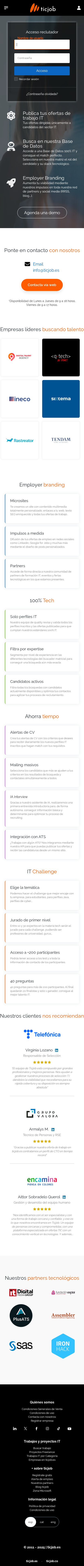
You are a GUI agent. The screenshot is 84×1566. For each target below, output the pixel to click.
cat (42, 1522)
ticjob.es (32, 1561)
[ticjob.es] (43, 8)
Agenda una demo (42, 212)
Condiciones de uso (42, 1412)
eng (53, 1522)
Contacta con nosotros (42, 1416)
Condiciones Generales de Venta (42, 1409)
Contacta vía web (42, 285)
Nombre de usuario (30, 38)
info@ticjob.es (46, 270)
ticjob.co (52, 1561)
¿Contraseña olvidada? (42, 94)
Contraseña (25, 58)
